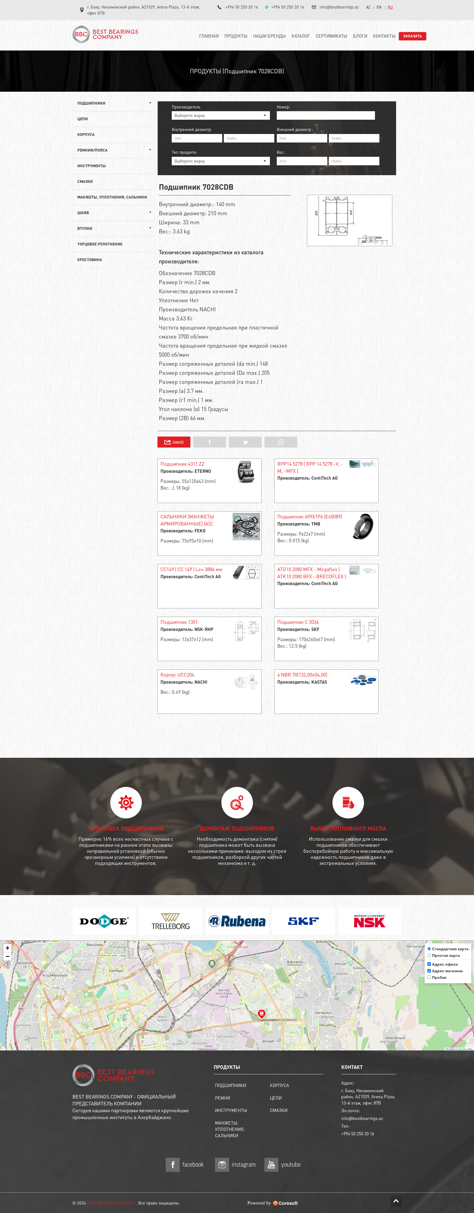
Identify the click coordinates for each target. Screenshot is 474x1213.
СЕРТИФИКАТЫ (331, 36)
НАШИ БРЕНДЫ (269, 36)
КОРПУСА (86, 135)
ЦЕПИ (82, 119)
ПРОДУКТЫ (235, 36)
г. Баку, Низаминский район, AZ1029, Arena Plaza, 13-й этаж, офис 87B (143, 10)
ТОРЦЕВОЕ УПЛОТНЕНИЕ (99, 244)
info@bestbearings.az (339, 7)
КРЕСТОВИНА (89, 260)
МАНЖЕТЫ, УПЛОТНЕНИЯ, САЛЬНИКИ (112, 197)
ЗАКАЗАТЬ (412, 36)
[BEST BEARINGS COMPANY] (106, 36)
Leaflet (451, 1048)
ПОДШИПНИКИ (230, 1085)
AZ (368, 7)
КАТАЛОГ (301, 36)
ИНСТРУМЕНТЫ (91, 166)
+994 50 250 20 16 (241, 7)
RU (390, 7)
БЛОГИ (360, 36)
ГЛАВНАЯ (209, 36)
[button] (212, 965)
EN (379, 7)
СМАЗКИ (85, 182)
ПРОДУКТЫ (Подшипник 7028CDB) (237, 71)
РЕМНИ (222, 1098)
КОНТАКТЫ (384, 36)
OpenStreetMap (465, 1048)
